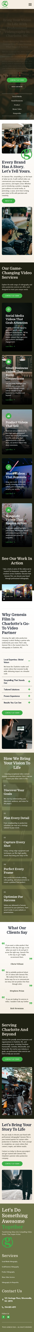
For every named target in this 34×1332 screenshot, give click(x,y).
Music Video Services (8, 1277)
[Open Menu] (30, 4)
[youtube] (8, 1316)
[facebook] (3, 1316)
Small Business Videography (10, 1267)
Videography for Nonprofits (10, 1282)
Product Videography (8, 1272)
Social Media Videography (9, 1261)
